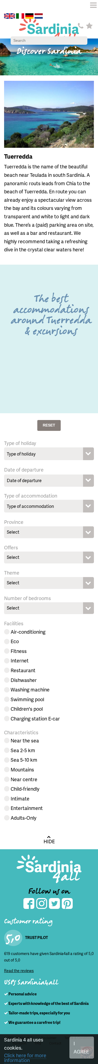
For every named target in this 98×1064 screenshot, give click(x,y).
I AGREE (81, 1047)
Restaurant (23, 670)
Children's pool (27, 708)
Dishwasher (24, 680)
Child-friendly (25, 788)
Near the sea (25, 740)
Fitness (19, 651)
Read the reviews (19, 970)
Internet (20, 660)
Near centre (24, 779)
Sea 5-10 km (24, 759)
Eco (15, 641)
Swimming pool (27, 699)
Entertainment (27, 808)
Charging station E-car (35, 718)
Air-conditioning (28, 631)
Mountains (22, 769)
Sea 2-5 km (23, 750)
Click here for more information (25, 1057)
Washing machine (30, 689)
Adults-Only (23, 817)
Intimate (20, 798)
